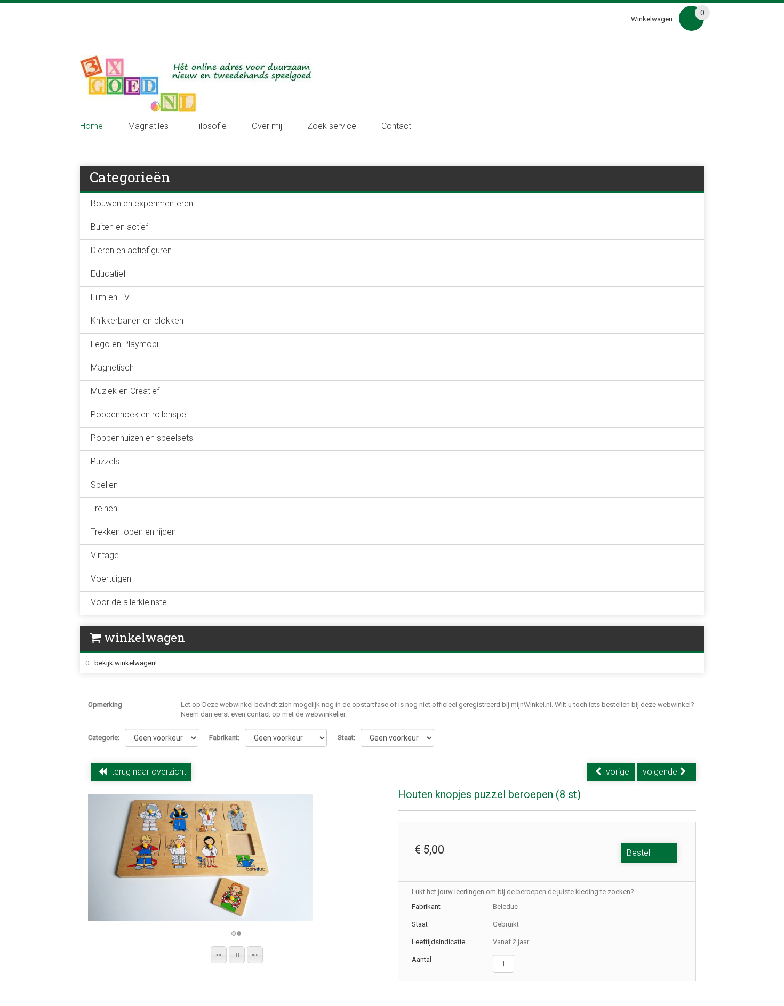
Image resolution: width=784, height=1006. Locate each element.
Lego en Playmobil (125, 344)
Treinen (104, 508)
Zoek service (331, 126)
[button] (219, 954)
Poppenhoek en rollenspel (139, 414)
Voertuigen (111, 579)
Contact (396, 126)
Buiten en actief (119, 227)
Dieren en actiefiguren (131, 250)
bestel (638, 853)
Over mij (267, 126)
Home (91, 126)
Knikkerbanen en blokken (137, 321)
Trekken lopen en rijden (133, 532)
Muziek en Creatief (125, 391)
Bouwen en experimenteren (142, 203)
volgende (660, 772)
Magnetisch (112, 368)
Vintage (105, 555)
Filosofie (210, 126)
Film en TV (110, 297)
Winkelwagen (652, 19)
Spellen (104, 485)
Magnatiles (148, 126)
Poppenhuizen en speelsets (142, 438)
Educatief (108, 274)
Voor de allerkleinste (129, 602)
